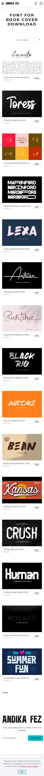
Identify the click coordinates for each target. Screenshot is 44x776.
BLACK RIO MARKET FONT (16, 378)
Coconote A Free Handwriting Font (17, 77)
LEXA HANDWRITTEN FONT (16, 249)
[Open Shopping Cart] (36, 4)
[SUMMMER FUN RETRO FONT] (22, 661)
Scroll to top (42, 720)
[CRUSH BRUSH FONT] (22, 533)
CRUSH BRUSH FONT (14, 549)
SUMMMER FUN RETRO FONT (17, 678)
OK (22, 772)
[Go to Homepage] (12, 3)
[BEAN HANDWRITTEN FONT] (22, 447)
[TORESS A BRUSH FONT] (22, 104)
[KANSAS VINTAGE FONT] (22, 490)
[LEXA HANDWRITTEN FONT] (22, 232)
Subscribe (35, 738)
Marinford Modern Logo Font (17, 206)
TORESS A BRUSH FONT (15, 120)
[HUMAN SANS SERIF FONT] (22, 576)
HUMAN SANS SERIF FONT (16, 592)
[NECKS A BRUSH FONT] (22, 404)
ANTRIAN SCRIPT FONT (14, 292)
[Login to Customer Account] (41, 4)
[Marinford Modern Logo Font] (22, 189)
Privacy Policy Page (29, 766)
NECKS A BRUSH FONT (14, 421)
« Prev (5, 693)
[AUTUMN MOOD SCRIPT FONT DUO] (22, 146)
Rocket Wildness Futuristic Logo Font (17, 635)
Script (7, 294)
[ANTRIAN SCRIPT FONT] (22, 275)
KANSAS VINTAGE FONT (15, 506)
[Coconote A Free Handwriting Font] (22, 61)
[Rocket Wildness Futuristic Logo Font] (22, 619)
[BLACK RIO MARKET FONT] (22, 361)
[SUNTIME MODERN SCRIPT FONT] (22, 318)
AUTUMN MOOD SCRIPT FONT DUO (17, 163)
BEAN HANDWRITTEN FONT (17, 463)
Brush (7, 123)
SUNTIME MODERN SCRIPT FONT (17, 335)
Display (7, 80)
